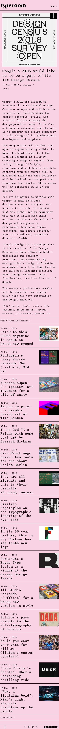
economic (7, 314)
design (15, 306)
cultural (41, 310)
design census (25, 310)
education (8, 310)
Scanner (26, 85)
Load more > (7, 717)
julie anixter (24, 314)
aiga (46, 306)
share (5, 89)
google (26, 306)
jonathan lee (42, 314)
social (37, 306)
